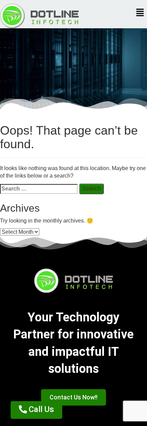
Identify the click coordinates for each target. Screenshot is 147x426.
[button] (140, 12)
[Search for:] (39, 189)
